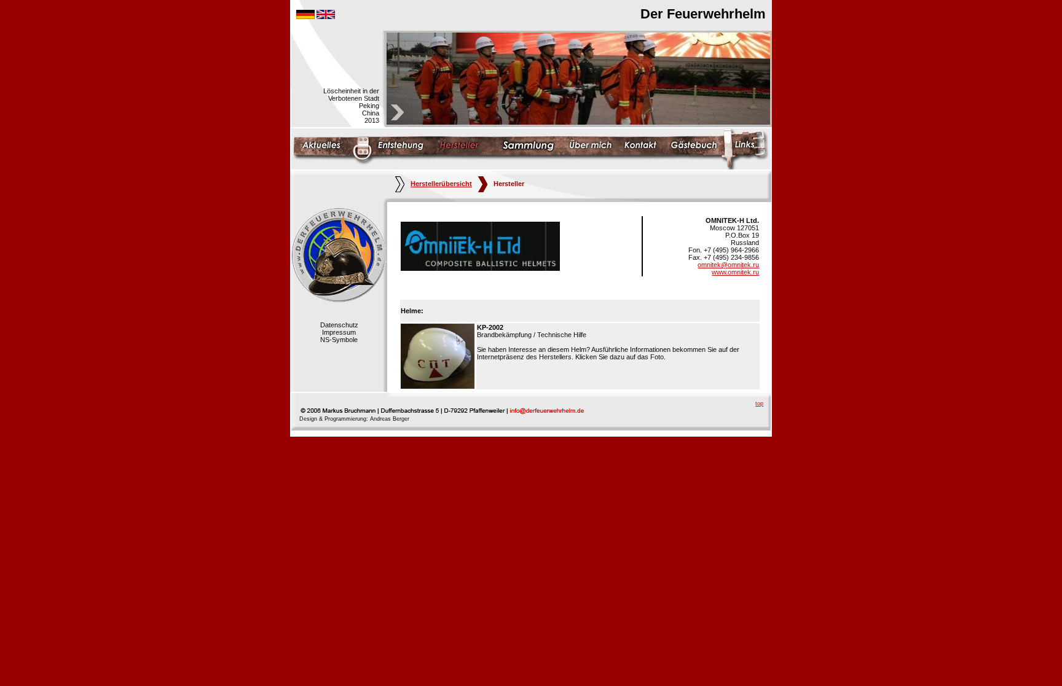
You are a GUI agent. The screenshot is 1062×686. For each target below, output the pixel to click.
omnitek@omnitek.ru (728, 264)
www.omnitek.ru (735, 272)
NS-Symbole (339, 339)
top (759, 403)
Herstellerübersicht (441, 183)
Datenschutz (339, 325)
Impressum (339, 332)
